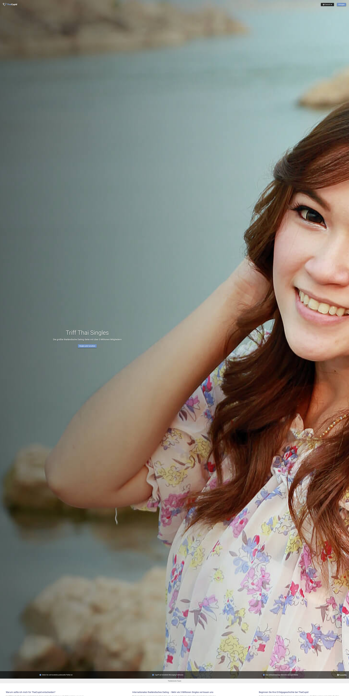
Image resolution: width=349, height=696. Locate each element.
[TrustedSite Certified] (342, 675)
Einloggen (341, 4)
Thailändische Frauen (174, 681)
